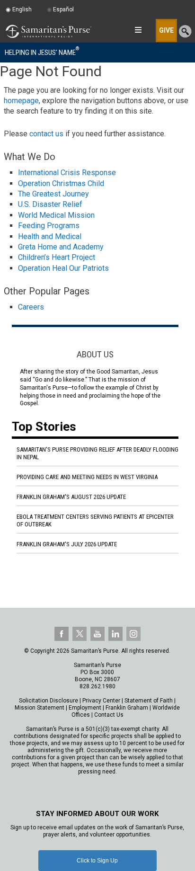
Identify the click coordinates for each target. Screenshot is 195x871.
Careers (31, 306)
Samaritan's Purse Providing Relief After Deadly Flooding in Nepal (97, 453)
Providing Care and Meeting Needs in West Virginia (87, 476)
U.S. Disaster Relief (50, 204)
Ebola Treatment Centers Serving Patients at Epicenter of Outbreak (95, 520)
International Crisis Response (67, 172)
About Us (95, 354)
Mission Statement (39, 707)
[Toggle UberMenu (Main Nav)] (138, 30)
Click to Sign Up (97, 860)
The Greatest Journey (53, 193)
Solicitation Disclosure (48, 700)
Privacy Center (101, 700)
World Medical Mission (56, 215)
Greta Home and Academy (61, 246)
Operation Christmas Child (61, 183)
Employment (85, 707)
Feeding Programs (49, 225)
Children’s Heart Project (56, 257)
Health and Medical (49, 236)
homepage (21, 100)
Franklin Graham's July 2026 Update (67, 544)
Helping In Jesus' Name (42, 52)
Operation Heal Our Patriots (63, 268)
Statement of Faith (148, 700)
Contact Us (109, 714)
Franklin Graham (127, 707)
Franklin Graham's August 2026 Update (71, 496)
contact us (46, 133)
